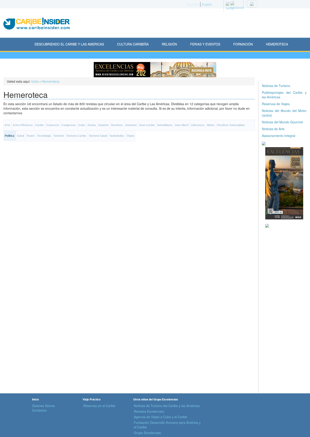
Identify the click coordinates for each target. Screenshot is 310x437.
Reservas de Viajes (276, 104)
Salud (20, 135)
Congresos (69, 125)
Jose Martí (181, 125)
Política (9, 135)
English (207, 4)
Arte (7, 125)
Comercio (52, 125)
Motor (210, 125)
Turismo (59, 135)
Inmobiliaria (164, 125)
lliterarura (197, 125)
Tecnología (44, 135)
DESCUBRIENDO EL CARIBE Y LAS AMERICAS (69, 44)
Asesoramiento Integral (278, 135)
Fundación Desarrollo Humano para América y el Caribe (167, 424)
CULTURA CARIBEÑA (133, 44)
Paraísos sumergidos (231, 125)
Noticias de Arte (273, 129)
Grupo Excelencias (147, 432)
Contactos (39, 410)
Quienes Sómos (43, 405)
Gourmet (131, 125)
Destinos (117, 125)
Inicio (35, 81)
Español (192, 4)
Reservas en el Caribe (99, 405)
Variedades (117, 135)
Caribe (39, 125)
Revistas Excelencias (149, 411)
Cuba (81, 125)
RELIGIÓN (169, 44)
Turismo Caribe (76, 135)
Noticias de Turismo (276, 85)
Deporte (103, 125)
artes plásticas (23, 125)
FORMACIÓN (243, 44)
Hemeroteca (50, 81)
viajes (131, 135)
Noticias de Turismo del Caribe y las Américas (167, 405)
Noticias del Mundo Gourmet (282, 122)
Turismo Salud (98, 135)
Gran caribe (147, 125)
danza (92, 125)
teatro (31, 135)
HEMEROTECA (277, 44)
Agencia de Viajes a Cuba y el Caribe (160, 417)
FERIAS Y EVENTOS (205, 44)
